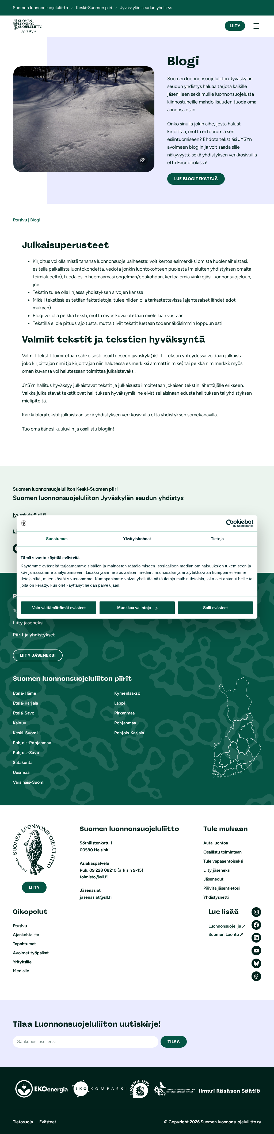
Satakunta (22, 762)
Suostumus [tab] (57, 538)
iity (34, 887)
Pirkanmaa (124, 713)
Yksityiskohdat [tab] (137, 538)
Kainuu (19, 722)
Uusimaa (21, 772)
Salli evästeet (215, 607)
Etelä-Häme (24, 693)
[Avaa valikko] (256, 26)
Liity (235, 25)
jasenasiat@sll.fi (96, 897)
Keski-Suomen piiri (94, 7)
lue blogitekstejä (196, 178)
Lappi (119, 703)
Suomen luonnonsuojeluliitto (40, 7)
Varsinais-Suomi (28, 782)
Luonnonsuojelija (224, 926)
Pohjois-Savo (26, 752)
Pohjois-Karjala (129, 732)
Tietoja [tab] (217, 538)
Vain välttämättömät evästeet (59, 607)
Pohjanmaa (125, 722)
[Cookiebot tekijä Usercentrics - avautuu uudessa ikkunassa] (230, 523)
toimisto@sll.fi (94, 876)
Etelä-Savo (24, 713)
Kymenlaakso (127, 693)
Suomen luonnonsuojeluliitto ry (231, 1121)
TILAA (174, 1041)
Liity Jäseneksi (38, 655)
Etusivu (20, 219)
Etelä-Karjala (25, 703)
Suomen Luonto (223, 934)
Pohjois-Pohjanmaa (32, 742)
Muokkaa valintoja (134, 607)
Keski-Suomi (25, 732)
